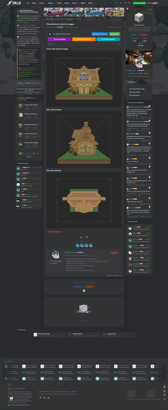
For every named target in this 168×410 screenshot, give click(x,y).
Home (47, 19)
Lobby (52, 19)
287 (34, 153)
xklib (130, 159)
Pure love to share (51, 27)
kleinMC (135, 251)
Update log (74, 391)
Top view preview (134, 95)
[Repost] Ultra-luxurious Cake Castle (76, 263)
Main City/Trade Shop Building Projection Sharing (80, 270)
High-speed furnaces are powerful (29, 196)
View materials (60, 39)
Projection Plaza (59, 19)
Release (134, 34)
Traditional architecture (55, 231)
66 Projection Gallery (56, 261)
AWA (22, 191)
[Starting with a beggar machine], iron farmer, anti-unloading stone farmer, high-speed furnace (31, 143)
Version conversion (85, 39)
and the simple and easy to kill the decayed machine (31, 134)
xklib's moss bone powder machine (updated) (137, 171)
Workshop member (154, 3)
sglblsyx (131, 134)
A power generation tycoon (136, 107)
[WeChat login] (84, 290)
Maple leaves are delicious (135, 270)
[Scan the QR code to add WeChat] (164, 395)
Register (90, 286)
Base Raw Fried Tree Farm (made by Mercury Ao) (31, 125)
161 (142, 73)
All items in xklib (133, 161)
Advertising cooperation (64, 391)
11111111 (23, 175)
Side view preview (134, 92)
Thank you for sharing (26, 186)
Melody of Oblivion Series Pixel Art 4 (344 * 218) (31, 114)
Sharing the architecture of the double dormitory (79, 266)
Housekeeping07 (136, 245)
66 (131, 73)
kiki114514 (132, 208)
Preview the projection (101, 34)
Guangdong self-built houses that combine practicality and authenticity (139, 137)
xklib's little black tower (135, 202)
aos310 (131, 144)
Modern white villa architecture (74, 268)
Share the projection (140, 3)
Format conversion (109, 39)
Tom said (136, 239)
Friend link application (44, 391)
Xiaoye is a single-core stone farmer (138, 191)
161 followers (53, 263)
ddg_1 (135, 233)
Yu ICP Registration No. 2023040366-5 (67, 394)
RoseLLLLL (136, 258)
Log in (79, 286)
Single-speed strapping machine (31, 105)
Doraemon (136, 264)
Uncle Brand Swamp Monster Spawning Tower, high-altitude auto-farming (138, 125)
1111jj (135, 227)
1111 (22, 180)
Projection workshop (52, 394)
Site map (53, 391)
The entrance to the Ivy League (60, 24)
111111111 (24, 169)
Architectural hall (70, 19)
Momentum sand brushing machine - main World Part (139, 181)
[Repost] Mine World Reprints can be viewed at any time (81, 259)
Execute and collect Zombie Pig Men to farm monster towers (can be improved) (138, 212)
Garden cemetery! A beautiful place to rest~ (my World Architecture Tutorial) (87, 261)
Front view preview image (137, 89)
